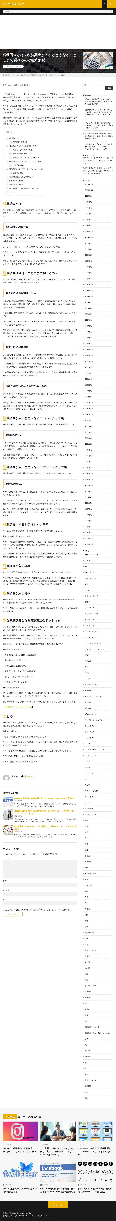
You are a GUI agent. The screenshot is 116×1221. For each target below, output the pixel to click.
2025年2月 (89, 225)
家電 (86, 921)
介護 (86, 826)
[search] (111, 11)
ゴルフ (87, 655)
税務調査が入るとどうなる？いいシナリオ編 (24, 161)
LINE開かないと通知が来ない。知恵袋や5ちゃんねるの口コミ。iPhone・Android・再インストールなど (98, 146)
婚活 (86, 891)
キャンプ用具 (90, 625)
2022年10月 (89, 361)
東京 (86, 974)
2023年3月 (89, 338)
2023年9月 (89, 302)
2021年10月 (89, 414)
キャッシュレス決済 (92, 614)
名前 (5, 881)
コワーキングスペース (93, 643)
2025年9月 (89, 196)
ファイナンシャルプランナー (95, 720)
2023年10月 (89, 296)
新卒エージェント (91, 950)
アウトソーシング (91, 596)
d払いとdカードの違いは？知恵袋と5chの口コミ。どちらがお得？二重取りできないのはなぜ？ (99, 125)
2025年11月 (89, 184)
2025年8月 (89, 202)
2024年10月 (89, 237)
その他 (87, 590)
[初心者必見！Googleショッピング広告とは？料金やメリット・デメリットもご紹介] (8, 830)
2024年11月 (89, 231)
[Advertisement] (58, 32)
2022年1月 (89, 397)
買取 (86, 1062)
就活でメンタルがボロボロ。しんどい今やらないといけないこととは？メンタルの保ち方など (98, 160)
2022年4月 (89, 379)
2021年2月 (89, 462)
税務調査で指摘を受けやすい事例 (20, 177)
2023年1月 (89, 344)
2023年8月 (89, 308)
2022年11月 (89, 355)
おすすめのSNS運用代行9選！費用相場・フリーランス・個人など (95, 1190)
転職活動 (88, 1086)
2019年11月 (89, 544)
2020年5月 (89, 515)
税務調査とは (13, 138)
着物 (86, 1015)
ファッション (90, 732)
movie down (95, 174)
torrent (94, 163)
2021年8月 (89, 426)
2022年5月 (89, 373)
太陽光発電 (89, 885)
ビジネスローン (90, 714)
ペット (87, 761)
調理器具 (88, 1056)
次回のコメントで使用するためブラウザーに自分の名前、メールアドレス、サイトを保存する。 (37, 910)
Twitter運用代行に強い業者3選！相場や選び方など (20, 1190)
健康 (86, 844)
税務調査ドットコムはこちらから (18, 707)
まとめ (10, 192)
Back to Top (58, 1205)
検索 (84, 85)
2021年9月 (89, 420)
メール (6, 890)
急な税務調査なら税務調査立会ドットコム (23, 188)
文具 (86, 944)
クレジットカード (91, 631)
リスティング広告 (91, 791)
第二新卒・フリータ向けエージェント (98, 1033)
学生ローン (89, 909)
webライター (89, 572)
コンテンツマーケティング (94, 649)
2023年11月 (89, 290)
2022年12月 (89, 349)
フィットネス (90, 738)
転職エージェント (91, 1080)
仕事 (86, 832)
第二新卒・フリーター (93, 1027)
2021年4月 (89, 450)
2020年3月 (89, 527)
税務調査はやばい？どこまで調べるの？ (22, 146)
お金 (86, 584)
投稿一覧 (30, 776)
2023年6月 (89, 320)
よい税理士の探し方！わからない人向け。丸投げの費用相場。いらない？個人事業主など (57, 1151)
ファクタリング (90, 726)
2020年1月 (89, 532)
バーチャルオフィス (92, 690)
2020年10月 (89, 485)
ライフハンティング (23, 1213)
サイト (5, 899)
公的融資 (88, 862)
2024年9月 (89, 243)
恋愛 (86, 938)
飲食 (86, 1098)
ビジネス (18, 66)
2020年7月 (89, 503)
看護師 (87, 1009)
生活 (86, 1003)
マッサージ (89, 773)
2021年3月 (89, 456)
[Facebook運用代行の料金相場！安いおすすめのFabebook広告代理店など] (8, 802)
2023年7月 (89, 314)
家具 (86, 915)
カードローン (90, 608)
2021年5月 (89, 444)
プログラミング (90, 755)
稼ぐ (86, 1021)
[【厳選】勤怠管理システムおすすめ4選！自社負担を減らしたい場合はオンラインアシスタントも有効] (8, 814)
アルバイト (89, 602)
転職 (86, 1074)
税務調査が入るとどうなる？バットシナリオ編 (25, 169)
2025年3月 (89, 220)
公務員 (87, 856)
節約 (86, 1039)
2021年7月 (89, 432)
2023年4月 (89, 332)
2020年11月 (89, 479)
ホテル (87, 767)
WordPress (45, 1216)
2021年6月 (89, 438)
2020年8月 (89, 497)
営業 (86, 879)
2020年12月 (89, 473)
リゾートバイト (90, 797)
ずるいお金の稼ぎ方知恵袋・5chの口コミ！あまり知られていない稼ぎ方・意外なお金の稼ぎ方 (99, 101)
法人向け (88, 997)
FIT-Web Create (25, 1216)
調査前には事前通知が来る (20, 150)
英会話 (87, 1051)
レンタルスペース (91, 814)
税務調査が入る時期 (15, 184)
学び (86, 903)
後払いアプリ (90, 932)
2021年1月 (89, 468)
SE (86, 566)
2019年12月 (89, 538)
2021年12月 (89, 403)
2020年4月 (89, 521)
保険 (86, 838)
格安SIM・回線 (90, 986)
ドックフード (90, 679)
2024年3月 (89, 267)
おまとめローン (90, 578)
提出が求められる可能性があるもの (24, 157)
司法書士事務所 (90, 873)
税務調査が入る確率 (15, 181)
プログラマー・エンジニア (94, 749)
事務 (86, 820)
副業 (86, 868)
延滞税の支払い (16, 173)
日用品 (87, 956)
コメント (6, 858)
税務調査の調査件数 (18, 142)
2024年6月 (89, 249)
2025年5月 (89, 214)
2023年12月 (89, 284)
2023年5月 (89, 326)
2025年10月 (89, 190)
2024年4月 (89, 261)
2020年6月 (89, 509)
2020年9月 (89, 491)
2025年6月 (89, 208)
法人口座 (88, 992)
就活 (86, 927)
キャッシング (90, 620)
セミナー (88, 673)
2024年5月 (89, 255)
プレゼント (89, 744)
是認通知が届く (16, 165)
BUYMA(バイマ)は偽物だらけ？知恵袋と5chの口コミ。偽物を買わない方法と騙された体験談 (99, 136)
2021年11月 (89, 408)
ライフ (87, 785)
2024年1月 (89, 279)
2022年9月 (89, 367)
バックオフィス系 (91, 684)
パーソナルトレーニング (94, 696)
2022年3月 (89, 385)
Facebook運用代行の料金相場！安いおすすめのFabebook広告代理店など (44, 798)
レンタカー (89, 808)
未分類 (87, 962)
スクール (88, 667)
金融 (86, 1092)
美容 (86, 1045)
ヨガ (86, 779)
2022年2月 (89, 391)
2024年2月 (89, 273)
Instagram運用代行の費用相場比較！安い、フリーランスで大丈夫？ (19, 1150)
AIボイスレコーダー (92, 555)
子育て (87, 897)
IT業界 (87, 561)
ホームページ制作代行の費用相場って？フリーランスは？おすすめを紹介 (94, 1151)
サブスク (88, 661)
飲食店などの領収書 (18, 154)
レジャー (88, 803)
